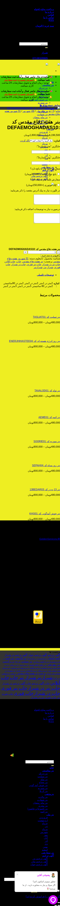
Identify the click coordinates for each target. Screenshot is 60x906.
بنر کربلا (56, 678)
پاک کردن (25, 140)
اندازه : (56, 140)
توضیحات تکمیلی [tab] (45, 275)
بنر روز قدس (15, 668)
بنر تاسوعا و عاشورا (38, 808)
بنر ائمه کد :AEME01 (49, 417)
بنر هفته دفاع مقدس (32, 261)
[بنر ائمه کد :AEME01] (41, 412)
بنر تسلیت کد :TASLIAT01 (46, 317)
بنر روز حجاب (14, 665)
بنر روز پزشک (43, 671)
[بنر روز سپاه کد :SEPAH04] (41, 460)
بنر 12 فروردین (41, 658)
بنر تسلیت (26, 661)
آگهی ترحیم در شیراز (16, 655)
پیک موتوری (41, 185)
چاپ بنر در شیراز (51, 264)
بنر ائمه (10, 658)
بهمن (45, 161)
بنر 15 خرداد (31, 658)
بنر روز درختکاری (35, 668)
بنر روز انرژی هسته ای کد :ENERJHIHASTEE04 (34, 341)
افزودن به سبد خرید (50, 255)
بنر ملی (50, 814)
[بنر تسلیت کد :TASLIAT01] (41, 311)
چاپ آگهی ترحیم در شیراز (16, 683)
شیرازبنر (38, 267)
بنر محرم (43, 805)
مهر (46, 149)
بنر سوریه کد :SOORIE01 (47, 441)
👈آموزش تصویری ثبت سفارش (20, 80)
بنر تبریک (43, 88)
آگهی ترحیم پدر (40, 858)
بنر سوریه (43, 102)
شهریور (44, 832)
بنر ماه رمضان (40, 117)
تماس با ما (48, 17)
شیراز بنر (48, 267)
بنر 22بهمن (21, 658)
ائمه (57, 658)
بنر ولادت (43, 797)
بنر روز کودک (20, 671)
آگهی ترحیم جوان (37, 655)
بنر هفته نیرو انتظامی (9, 674)
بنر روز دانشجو (47, 668)
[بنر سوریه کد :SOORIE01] (41, 436)
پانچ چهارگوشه (40, 174)
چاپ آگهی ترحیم (41, 683)
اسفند (45, 849)
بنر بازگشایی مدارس (41, 662)
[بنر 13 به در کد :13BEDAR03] (41, 484)
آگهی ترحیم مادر (39, 176)
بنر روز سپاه (24, 668)
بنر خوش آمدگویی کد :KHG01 (44, 513)
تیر (46, 826)
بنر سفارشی (47, 852)
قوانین (51, 14)
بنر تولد (44, 779)
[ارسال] (46, 47)
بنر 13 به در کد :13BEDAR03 (45, 489)
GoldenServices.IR (49, 539)
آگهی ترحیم (48, 170)
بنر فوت (42, 673)
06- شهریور (28, 111)
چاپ (18, 261)
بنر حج (18, 662)
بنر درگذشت (9, 661)
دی (46, 844)
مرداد (45, 143)
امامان (51, 658)
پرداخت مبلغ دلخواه (44, 9)
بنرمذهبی (49, 794)
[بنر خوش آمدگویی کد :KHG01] (41, 508)
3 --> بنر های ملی (45, 111)
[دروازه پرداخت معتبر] (38, 622)
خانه (58, 111)
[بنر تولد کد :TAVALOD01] (41, 385)
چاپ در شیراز (19, 264)
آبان (46, 838)
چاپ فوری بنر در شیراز (43, 697)
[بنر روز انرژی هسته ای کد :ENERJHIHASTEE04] (41, 335)
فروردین (43, 132)
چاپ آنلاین (10, 261)
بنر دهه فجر (53, 664)
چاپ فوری (24, 693)
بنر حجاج (43, 782)
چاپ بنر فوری (34, 264)
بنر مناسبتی (48, 85)
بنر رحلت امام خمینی (38, 665)
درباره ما (49, 12)
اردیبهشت (43, 820)
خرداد (45, 138)
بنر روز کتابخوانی (32, 671)
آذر (46, 155)
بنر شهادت (42, 114)
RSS (51, 20)
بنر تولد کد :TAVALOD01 (47, 390)
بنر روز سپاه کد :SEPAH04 (46, 465)
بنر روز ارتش (23, 665)
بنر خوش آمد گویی (38, 99)
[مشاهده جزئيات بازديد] (12, 756)
